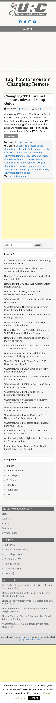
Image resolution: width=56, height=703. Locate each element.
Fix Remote (12, 480)
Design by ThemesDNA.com (28, 640)
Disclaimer (8, 528)
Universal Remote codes (17, 173)
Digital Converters (16, 470)
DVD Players (13, 475)
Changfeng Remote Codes (29, 146)
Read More (11, 136)
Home (5, 514)
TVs (30, 142)
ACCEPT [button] (34, 698)
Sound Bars (12, 490)
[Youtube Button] (34, 21)
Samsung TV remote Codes (34, 169)
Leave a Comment (17, 176)
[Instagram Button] (29, 21)
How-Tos (22, 142)
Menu (30, 29)
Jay (39, 108)
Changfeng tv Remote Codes (19, 149)
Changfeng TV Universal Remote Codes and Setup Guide (24, 100)
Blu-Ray (10, 466)
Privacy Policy (9, 533)
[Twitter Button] (25, 21)
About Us (7, 519)
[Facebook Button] (20, 21)
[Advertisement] (28, 49)
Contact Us (8, 523)
